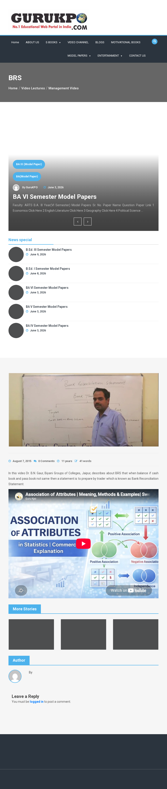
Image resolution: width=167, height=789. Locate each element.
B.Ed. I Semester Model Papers (48, 268)
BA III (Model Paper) (29, 164)
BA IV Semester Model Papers (47, 325)
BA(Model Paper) (27, 176)
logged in (36, 701)
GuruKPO (32, 187)
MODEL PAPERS (77, 55)
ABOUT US (32, 42)
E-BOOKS (51, 42)
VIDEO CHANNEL (78, 42)
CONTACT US (137, 55)
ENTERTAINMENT (108, 55)
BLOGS (99, 42)
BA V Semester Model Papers (47, 306)
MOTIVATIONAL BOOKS (125, 42)
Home (15, 42)
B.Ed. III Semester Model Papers (49, 249)
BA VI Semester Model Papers (55, 196)
